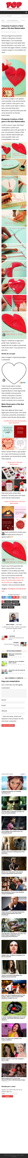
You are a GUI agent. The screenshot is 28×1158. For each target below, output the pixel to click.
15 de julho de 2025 (13, 656)
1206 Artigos (19, 624)
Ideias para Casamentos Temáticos (15, 654)
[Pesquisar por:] (14, 15)
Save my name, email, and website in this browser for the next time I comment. (12, 718)
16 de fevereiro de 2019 (14, 673)
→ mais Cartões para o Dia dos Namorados (14, 502)
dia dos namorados (8, 604)
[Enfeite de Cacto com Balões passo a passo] (4, 663)
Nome (3, 700)
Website (4, 711)
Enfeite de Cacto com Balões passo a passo (16, 662)
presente (11, 607)
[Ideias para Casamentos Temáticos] (4, 655)
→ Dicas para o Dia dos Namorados (14, 463)
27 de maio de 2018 (7, 32)
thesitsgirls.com (13, 589)
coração (7, 601)
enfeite (17, 604)
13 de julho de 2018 (13, 664)
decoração (15, 601)
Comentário (5, 688)
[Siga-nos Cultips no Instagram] (14, 631)
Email (3, 705)
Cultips (14, 32)
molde (4, 607)
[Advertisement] (14, 738)
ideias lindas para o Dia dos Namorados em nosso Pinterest (12, 580)
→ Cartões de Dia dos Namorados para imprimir (14, 422)
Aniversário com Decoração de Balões (17, 670)
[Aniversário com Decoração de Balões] (4, 671)
